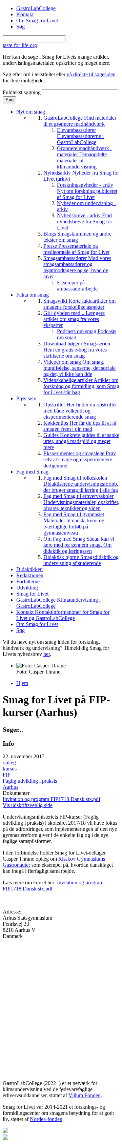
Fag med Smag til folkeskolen (80, 484)
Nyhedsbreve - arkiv (84, 221)
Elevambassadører (80, 136)
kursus (10, 768)
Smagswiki (79, 304)
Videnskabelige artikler (81, 386)
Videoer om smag (79, 368)
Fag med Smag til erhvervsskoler (81, 502)
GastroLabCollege (36, 8)
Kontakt (25, 14)
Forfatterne (28, 581)
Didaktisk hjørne (81, 560)
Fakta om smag (32, 295)
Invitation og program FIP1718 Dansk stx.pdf (51, 799)
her (46, 654)
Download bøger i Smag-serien (76, 350)
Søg (20, 26)
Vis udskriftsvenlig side (28, 805)
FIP (7, 775)
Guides (81, 441)
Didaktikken (29, 569)
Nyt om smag (30, 112)
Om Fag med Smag (78, 545)
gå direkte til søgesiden (91, 74)
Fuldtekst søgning (22, 92)
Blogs (77, 237)
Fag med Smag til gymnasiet (73, 523)
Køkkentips (79, 426)
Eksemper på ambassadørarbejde (77, 286)
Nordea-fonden (46, 1119)
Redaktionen (29, 575)
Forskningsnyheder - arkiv (87, 191)
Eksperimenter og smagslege (79, 459)
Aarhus (10, 787)
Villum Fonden (84, 1095)
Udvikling (27, 587)
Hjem (22, 683)
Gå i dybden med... (74, 319)
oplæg (9, 762)
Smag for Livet (32, 594)
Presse (76, 249)
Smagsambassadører (77, 267)
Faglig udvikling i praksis (30, 781)
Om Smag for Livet (37, 20)
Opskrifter (80, 411)
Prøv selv (26, 398)
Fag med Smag (32, 472)
